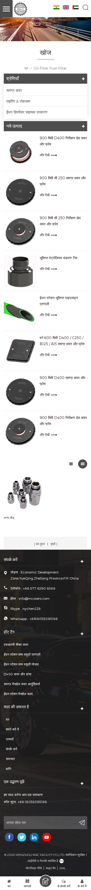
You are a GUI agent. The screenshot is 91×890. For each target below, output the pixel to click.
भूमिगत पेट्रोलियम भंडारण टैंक (58, 258)
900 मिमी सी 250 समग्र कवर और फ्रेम (63, 181)
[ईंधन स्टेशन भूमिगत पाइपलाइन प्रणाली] (20, 311)
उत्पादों (10, 739)
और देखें (45, 155)
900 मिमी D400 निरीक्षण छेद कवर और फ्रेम (63, 141)
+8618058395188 (44, 619)
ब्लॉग (8, 769)
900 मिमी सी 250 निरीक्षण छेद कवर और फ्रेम (60, 221)
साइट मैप (51, 868)
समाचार (10, 759)
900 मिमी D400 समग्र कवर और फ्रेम (62, 380)
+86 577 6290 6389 (39, 588)
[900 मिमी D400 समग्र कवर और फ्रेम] (20, 391)
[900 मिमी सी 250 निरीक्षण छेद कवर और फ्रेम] (20, 231)
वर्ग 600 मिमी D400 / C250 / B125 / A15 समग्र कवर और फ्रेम (62, 341)
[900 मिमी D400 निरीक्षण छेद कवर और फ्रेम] (20, 151)
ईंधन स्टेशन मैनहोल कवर (18, 694)
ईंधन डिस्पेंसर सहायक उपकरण (26, 112)
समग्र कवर (14, 90)
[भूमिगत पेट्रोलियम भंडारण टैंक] (20, 271)
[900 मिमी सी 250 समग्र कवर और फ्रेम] (20, 191)
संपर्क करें (11, 749)
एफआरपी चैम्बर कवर (16, 644)
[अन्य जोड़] (24, 492)
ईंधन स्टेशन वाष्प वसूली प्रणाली (22, 654)
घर (26, 68)
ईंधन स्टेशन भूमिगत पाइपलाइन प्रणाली (59, 301)
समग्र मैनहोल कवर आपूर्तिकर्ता (22, 684)
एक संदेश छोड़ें (45, 881)
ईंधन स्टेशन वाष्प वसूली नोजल (21, 664)
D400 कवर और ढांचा (17, 674)
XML (62, 868)
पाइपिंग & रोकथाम (18, 101)
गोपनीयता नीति (34, 868)
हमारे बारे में (12, 729)
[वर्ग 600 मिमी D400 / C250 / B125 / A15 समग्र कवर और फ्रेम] (20, 351)
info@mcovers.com (34, 598)
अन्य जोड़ (9, 518)
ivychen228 (31, 609)
